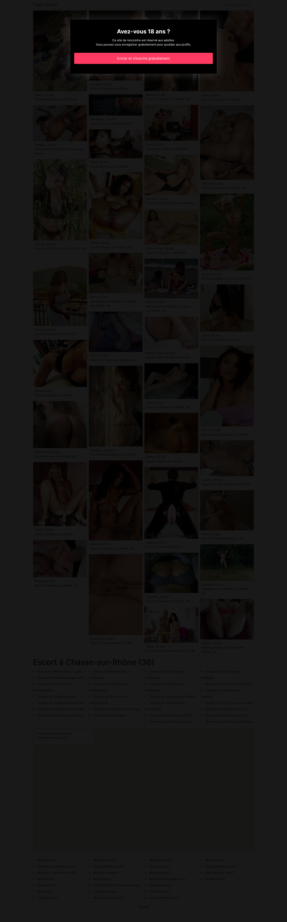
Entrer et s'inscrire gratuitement (143, 58)
